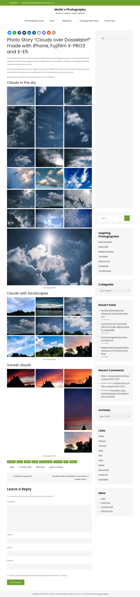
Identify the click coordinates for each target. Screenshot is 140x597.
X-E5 (66, 462)
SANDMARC (103, 479)
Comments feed (107, 507)
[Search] (127, 218)
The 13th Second (104, 271)
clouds (20, 462)
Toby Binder (103, 256)
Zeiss (100, 455)
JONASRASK (103, 266)
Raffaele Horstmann (106, 251)
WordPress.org (107, 511)
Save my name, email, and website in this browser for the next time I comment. (38, 575)
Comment (11, 502)
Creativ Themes (102, 594)
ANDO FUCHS (104, 261)
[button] (9, 33)
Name (10, 535)
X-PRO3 (73, 462)
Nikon (100, 460)
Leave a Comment (56, 467)
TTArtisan (57, 462)
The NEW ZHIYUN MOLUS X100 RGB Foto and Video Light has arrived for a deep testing (115, 327)
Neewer (101, 465)
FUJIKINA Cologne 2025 (22, 476)
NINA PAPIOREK (105, 242)
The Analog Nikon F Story (89, 21)
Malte (12, 467)
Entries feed (105, 503)
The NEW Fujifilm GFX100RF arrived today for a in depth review (70, 477)
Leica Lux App (103, 470)
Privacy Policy (109, 21)
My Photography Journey (34, 21)
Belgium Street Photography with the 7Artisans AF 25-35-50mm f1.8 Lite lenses (115, 350)
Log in (103, 498)
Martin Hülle (103, 247)
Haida (100, 450)
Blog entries (67, 21)
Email (9, 547)
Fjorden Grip (103, 475)
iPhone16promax (46, 462)
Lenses (52, 21)
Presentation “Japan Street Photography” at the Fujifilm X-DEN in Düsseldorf (115, 393)
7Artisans (11, 462)
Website (10, 560)
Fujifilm (27, 462)
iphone (34, 462)
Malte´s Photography (70, 10)
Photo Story (40, 467)
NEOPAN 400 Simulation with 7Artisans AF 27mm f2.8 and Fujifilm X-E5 (114, 313)
